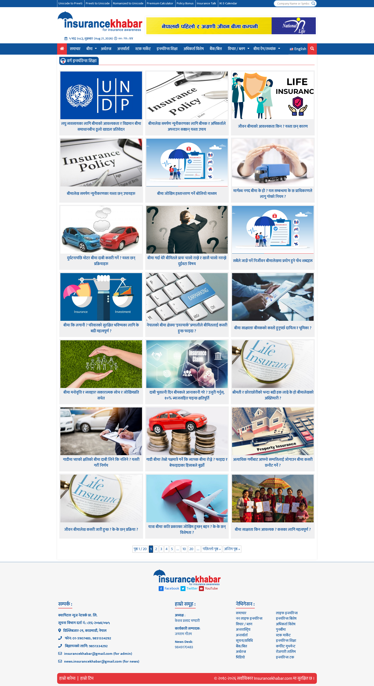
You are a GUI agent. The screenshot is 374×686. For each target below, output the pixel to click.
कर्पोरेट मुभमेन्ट (285, 646)
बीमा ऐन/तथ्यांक (264, 49)
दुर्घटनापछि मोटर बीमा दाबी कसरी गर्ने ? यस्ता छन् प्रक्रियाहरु (101, 261)
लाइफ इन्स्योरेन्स (287, 613)
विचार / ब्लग (236, 49)
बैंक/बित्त (216, 49)
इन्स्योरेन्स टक (285, 657)
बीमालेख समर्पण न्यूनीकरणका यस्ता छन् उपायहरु (101, 194)
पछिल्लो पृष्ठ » (212, 549)
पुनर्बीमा (281, 630)
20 (191, 549)
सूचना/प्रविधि (244, 641)
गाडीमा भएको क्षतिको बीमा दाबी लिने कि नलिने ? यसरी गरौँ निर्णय (101, 463)
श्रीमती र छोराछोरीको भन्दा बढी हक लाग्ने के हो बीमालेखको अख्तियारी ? (273, 395)
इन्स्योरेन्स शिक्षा (167, 49)
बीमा (89, 49)
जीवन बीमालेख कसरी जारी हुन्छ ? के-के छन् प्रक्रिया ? (101, 530)
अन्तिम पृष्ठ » (232, 549)
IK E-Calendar (228, 3)
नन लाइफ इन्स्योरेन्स (249, 619)
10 (184, 549)
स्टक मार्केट (143, 49)
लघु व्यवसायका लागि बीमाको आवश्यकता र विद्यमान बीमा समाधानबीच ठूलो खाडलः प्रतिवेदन (101, 127)
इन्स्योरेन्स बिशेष (286, 619)
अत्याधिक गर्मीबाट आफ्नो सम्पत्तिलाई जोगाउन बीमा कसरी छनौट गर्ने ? (273, 463)
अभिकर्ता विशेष (194, 49)
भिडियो (240, 657)
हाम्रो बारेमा (67, 678)
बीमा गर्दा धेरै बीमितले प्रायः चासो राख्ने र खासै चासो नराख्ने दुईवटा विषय (186, 261)
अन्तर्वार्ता (123, 49)
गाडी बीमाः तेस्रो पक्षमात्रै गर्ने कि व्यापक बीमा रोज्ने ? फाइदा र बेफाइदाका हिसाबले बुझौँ (186, 463)
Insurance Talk (206, 3)
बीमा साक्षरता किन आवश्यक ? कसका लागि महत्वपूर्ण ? (273, 530)
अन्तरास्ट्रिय (243, 630)
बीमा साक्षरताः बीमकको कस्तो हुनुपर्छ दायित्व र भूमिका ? (272, 328)
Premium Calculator (160, 3)
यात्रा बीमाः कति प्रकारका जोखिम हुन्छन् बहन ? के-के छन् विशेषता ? (187, 530)
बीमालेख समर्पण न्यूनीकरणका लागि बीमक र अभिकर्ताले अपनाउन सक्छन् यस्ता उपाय (187, 127)
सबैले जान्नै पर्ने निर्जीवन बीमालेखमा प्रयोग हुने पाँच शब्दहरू (273, 261)
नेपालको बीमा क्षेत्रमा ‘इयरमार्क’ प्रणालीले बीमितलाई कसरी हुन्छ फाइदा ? (187, 328)
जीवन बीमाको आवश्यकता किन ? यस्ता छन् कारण (273, 127)
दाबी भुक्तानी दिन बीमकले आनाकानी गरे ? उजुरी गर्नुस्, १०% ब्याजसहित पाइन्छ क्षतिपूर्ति (187, 395)
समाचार (75, 49)
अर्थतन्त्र (106, 49)
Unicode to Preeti (70, 3)
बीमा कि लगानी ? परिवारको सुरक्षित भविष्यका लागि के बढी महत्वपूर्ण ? (101, 328)
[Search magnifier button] (313, 3)
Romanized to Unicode (128, 3)
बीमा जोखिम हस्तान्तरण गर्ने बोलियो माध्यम (187, 194)
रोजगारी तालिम (286, 652)
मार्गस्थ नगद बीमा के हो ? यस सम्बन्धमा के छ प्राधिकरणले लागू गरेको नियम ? (272, 194)
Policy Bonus (185, 3)
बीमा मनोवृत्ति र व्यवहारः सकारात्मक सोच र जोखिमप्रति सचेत (101, 395)
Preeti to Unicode (98, 3)
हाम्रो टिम (87, 678)
